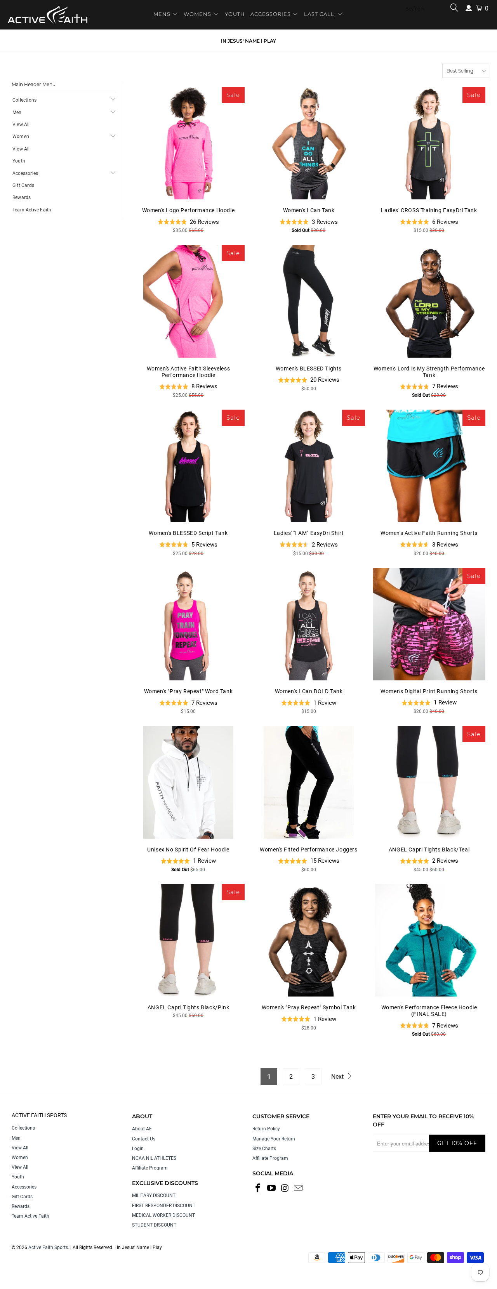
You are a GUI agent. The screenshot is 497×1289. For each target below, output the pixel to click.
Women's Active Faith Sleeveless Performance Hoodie (188, 301)
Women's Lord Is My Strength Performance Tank (429, 301)
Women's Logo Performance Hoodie (188, 143)
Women (20, 136)
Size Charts (264, 1148)
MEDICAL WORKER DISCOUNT (163, 1215)
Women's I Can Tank (308, 143)
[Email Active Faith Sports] (298, 1188)
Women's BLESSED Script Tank (188, 466)
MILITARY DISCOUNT (154, 1195)
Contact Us (143, 1139)
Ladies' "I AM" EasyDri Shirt (308, 466)
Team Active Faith (31, 210)
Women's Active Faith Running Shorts (429, 466)
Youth (18, 161)
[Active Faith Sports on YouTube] (272, 1188)
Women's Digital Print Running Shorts (429, 624)
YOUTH (235, 14)
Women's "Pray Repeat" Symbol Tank (308, 940)
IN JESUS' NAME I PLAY (248, 41)
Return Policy (266, 1129)
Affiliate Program (150, 1168)
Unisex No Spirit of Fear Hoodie (188, 782)
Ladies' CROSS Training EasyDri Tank (429, 143)
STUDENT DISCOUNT (154, 1225)
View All (21, 124)
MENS (162, 14)
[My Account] (469, 8)
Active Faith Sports (48, 1247)
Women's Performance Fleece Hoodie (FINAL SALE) (429, 940)
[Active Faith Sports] (47, 14)
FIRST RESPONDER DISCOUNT (163, 1205)
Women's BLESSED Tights (308, 301)
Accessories (25, 173)
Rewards (21, 197)
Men (17, 112)
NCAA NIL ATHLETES (154, 1158)
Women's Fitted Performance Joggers (308, 782)
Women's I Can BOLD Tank (308, 624)
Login (138, 1148)
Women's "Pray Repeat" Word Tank (188, 624)
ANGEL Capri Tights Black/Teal (429, 782)
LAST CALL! (320, 14)
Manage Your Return (273, 1139)
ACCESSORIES (270, 14)
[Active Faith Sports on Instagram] (285, 1188)
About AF (142, 1129)
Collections (24, 100)
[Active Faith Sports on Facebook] (258, 1188)
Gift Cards (23, 185)
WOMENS (197, 14)
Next (338, 1076)
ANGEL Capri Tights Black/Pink (188, 940)
